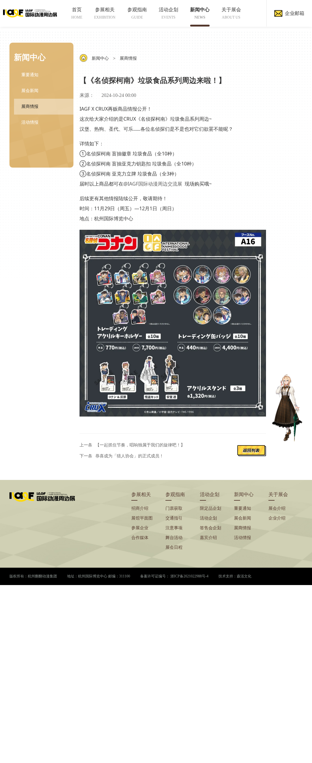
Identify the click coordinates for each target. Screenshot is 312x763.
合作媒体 (139, 537)
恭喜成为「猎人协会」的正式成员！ (129, 456)
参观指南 (137, 13)
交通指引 (174, 518)
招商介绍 (139, 508)
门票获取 (174, 508)
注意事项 (174, 528)
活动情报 (29, 122)
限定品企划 (210, 508)
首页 (76, 13)
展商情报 (29, 106)
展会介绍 (276, 508)
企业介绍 (276, 518)
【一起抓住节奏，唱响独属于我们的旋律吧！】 (140, 445)
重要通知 (29, 75)
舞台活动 (174, 537)
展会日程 (174, 547)
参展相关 (104, 13)
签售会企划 (210, 528)
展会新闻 (29, 90)
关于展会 (231, 13)
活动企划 (168, 13)
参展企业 (139, 528)
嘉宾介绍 (208, 537)
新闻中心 (200, 13)
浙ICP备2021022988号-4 (189, 576)
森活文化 (244, 576)
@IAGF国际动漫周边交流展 (152, 183)
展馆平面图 (142, 518)
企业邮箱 (294, 13)
